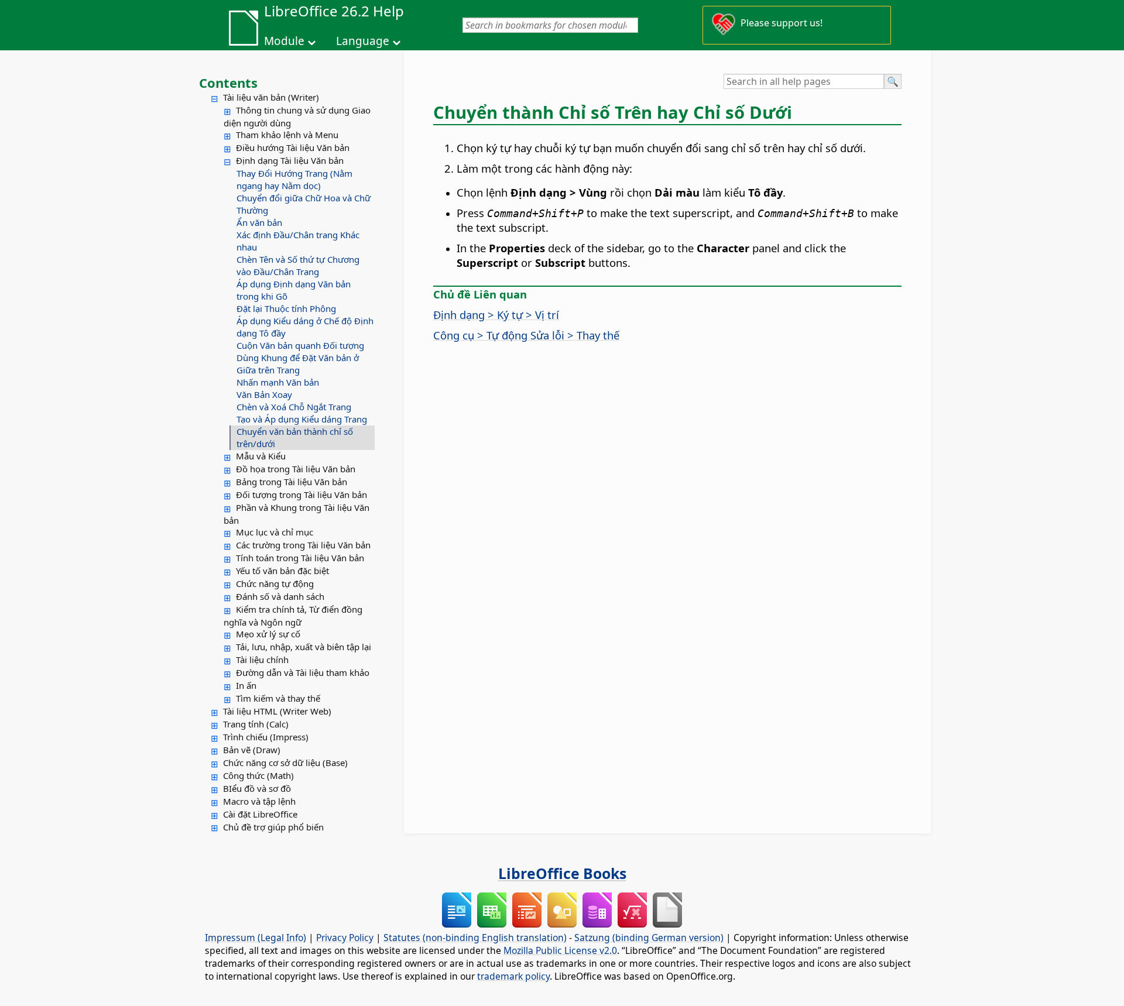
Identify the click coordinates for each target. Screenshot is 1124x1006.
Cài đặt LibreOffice (260, 814)
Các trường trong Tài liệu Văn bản (303, 545)
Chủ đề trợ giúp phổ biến (273, 827)
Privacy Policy (344, 937)
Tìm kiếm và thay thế (278, 698)
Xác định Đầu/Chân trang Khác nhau (298, 241)
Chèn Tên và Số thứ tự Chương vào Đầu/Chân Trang (298, 265)
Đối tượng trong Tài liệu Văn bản (301, 494)
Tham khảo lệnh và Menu (287, 134)
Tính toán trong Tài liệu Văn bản (300, 558)
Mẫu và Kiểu (261, 456)
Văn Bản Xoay (264, 394)
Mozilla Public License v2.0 (560, 950)
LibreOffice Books (562, 873)
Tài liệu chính (262, 659)
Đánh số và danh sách (280, 596)
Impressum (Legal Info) (255, 937)
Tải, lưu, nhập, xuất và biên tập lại (303, 647)
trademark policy (513, 976)
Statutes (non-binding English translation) (475, 937)
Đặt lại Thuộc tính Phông (286, 308)
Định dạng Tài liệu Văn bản (290, 160)
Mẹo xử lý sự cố (268, 634)
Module (284, 41)
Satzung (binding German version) (649, 937)
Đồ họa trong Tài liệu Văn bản (295, 469)
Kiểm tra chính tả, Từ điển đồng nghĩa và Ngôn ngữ (293, 615)
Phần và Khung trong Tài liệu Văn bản (296, 514)
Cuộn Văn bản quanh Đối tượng (300, 345)
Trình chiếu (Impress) (266, 737)
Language (362, 41)
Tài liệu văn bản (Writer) (271, 97)
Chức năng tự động (275, 583)
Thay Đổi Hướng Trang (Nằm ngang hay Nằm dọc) (294, 179)
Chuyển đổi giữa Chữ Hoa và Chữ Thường (304, 204)
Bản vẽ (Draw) (251, 750)
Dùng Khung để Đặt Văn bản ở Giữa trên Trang (298, 364)
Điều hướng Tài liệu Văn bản (292, 147)
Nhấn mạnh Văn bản (278, 382)
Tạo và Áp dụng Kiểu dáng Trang (302, 419)
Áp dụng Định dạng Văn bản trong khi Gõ (294, 290)
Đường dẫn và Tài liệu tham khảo (302, 672)
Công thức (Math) (258, 775)
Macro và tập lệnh (259, 801)
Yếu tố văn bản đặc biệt (282, 570)
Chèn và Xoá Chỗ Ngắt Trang (294, 407)
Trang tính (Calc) (256, 724)
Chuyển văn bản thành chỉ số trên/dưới (295, 437)
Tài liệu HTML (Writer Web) (277, 711)
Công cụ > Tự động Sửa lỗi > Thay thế (526, 335)
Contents (228, 82)
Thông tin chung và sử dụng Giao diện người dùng (297, 116)
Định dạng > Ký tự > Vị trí (496, 314)
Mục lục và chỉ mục (274, 532)
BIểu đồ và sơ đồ (257, 788)
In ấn (246, 685)
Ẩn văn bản (259, 222)
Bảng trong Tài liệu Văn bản (291, 481)
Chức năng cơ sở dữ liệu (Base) (285, 762)
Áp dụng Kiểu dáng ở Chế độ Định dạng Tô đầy (305, 327)
